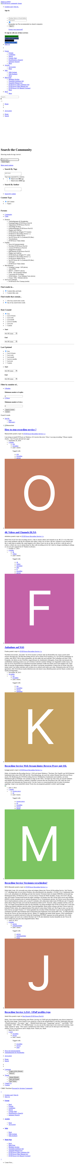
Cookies (7, 1085)
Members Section (14, 79)
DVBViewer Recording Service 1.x (34, 434)
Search (11, 56)
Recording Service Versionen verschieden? (26, 883)
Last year (10, 323)
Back (10, 1104)
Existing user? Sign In (12, 7)
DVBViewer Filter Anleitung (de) (19, 84)
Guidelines (12, 54)
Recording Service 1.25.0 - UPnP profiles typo (27, 1012)
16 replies (12, 674)
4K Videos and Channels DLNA (20, 532)
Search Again (5, 162)
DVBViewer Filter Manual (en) (18, 86)
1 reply (11, 1032)
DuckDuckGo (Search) (16, 60)
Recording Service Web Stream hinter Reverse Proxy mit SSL (36, 766)
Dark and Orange (14, 1079)
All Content (10, 201)
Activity (7, 65)
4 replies (11, 550)
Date (10, 420)
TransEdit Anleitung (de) (16, 81)
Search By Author (10, 194)
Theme (7, 1075)
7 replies (11, 789)
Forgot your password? (16, 29)
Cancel (7, 411)
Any (8, 314)
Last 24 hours (11, 316)
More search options (7, 165)
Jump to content (6, 1)
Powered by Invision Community (22, 1088)
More (10, 63)
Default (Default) (14, 1077)
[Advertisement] (37, 132)
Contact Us (8, 1083)
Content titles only (12, 293)
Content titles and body (14, 291)
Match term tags (17, 179)
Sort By (7, 418)
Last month (10, 319)
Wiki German (13, 72)
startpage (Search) (14, 61)
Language (8, 1069)
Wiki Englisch (13, 74)
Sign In (11, 26)
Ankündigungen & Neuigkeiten (14, 1052)
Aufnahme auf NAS (14, 647)
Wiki (6, 70)
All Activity (12, 67)
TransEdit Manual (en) (15, 83)
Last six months (12, 321)
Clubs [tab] (6, 216)
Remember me (13, 24)
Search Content (9, 409)
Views (7, 398)
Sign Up (7, 44)
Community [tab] (8, 214)
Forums (11, 53)
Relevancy (12, 422)
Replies (7, 388)
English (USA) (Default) (16, 1071)
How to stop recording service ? (20, 429)
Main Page (8, 77)
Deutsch (11, 1073)
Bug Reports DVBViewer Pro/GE (33, 1016)
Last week (10, 318)
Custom (9, 325)
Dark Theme (12, 1081)
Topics (9, 203)
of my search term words (16, 301)
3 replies (11, 442)
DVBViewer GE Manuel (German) (19, 88)
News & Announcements (12, 1051)
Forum (7, 51)
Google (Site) (13, 58)
